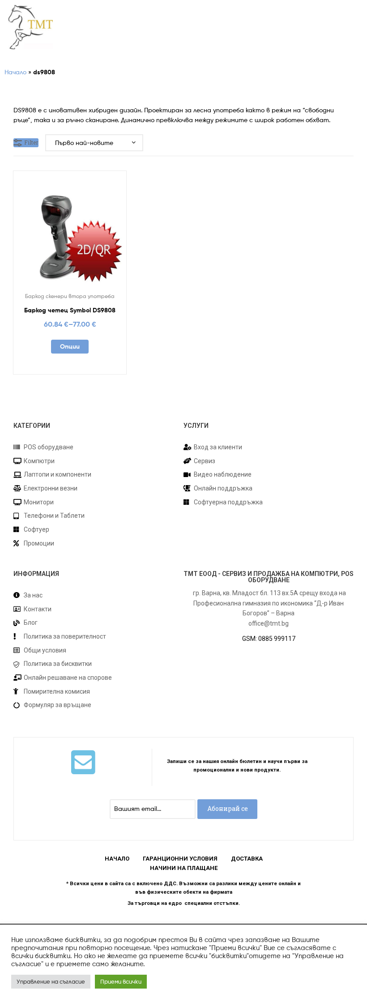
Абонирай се (227, 808)
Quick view (92, 233)
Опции (70, 346)
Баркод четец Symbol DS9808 (69, 310)
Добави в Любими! (48, 233)
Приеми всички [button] (120, 981)
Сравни (70, 233)
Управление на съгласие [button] (51, 981)
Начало (15, 72)
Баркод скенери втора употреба (70, 296)
